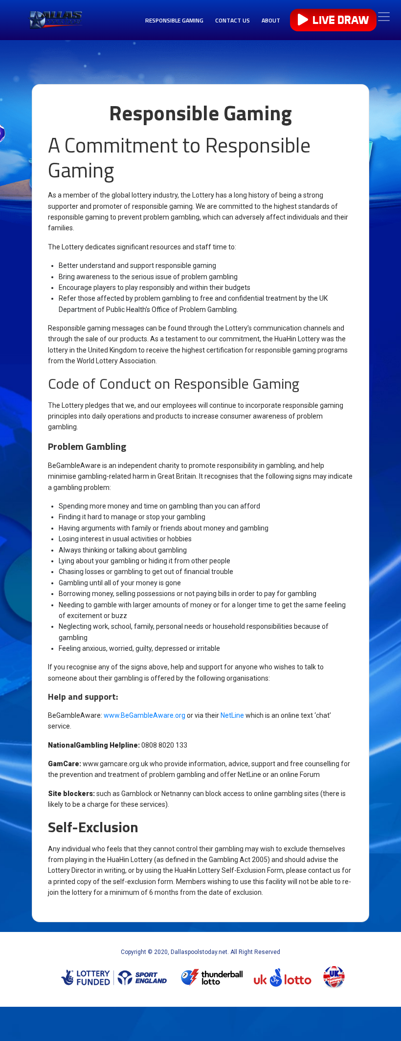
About (271, 20)
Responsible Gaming (174, 20)
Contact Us (232, 20)
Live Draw (339, 20)
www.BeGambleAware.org (144, 715)
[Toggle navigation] (384, 16)
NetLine (232, 715)
